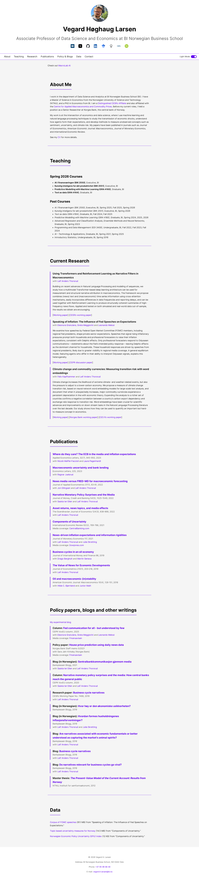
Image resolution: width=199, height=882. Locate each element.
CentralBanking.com (79, 528)
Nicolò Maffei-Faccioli (68, 461)
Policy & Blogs (65, 56)
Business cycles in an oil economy (73, 551)
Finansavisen (75, 638)
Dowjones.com (76, 545)
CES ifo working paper (110, 417)
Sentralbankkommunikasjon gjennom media (105, 661)
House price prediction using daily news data (96, 644)
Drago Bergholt (64, 558)
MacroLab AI (64, 65)
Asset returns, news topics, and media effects (80, 508)
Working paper (60, 315)
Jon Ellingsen (63, 488)
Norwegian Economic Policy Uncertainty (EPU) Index (76, 836)
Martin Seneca (84, 558)
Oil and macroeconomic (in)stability (74, 578)
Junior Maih (85, 586)
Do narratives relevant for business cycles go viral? (90, 764)
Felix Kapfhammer (66, 376)
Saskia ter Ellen (64, 501)
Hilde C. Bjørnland (66, 586)
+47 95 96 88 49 (102, 867)
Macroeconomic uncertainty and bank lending (81, 467)
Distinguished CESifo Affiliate (112, 103)
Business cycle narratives (88, 692)
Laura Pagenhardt (92, 461)
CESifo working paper (80, 315)
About (7, 56)
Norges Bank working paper (83, 417)
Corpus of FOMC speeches (63, 822)
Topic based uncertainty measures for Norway (72, 831)
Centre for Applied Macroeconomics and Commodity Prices (83, 106)
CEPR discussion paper (81, 362)
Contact (89, 56)
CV (59, 137)
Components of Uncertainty (69, 521)
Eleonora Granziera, (67, 635)
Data (78, 56)
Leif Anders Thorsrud (67, 281)
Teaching (19, 56)
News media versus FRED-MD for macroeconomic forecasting (90, 481)
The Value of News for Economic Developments (81, 565)
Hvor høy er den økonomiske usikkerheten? (104, 706)
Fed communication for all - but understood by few (93, 628)
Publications (47, 56)
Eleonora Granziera (66, 325)
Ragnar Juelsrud (65, 474)
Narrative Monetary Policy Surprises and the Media (84, 494)
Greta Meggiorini (85, 325)
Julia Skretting (90, 542)
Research (32, 56)
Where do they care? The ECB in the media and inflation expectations (94, 454)
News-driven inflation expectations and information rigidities (90, 535)
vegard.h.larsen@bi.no (103, 871)
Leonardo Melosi (106, 325)
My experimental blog (60, 622)
